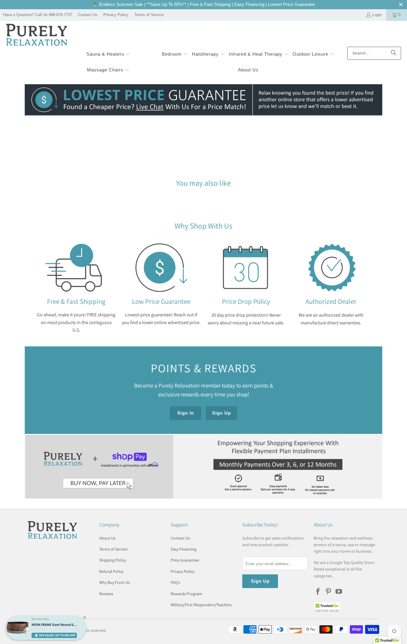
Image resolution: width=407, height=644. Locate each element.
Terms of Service (149, 14)
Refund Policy (111, 571)
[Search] (393, 53)
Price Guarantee (185, 560)
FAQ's (175, 582)
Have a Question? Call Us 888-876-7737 (37, 14)
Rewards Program (186, 593)
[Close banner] (400, 4)
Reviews (106, 593)
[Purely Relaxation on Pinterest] (328, 591)
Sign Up (221, 413)
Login (377, 14)
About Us (107, 538)
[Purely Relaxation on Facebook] (318, 591)
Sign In (185, 413)
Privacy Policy (115, 14)
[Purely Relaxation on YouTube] (338, 591)
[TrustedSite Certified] (327, 607)
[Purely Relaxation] (36, 35)
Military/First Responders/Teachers (201, 604)
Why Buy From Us (114, 582)
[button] (108, 54)
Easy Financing (183, 549)
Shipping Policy (112, 560)
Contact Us (87, 14)
